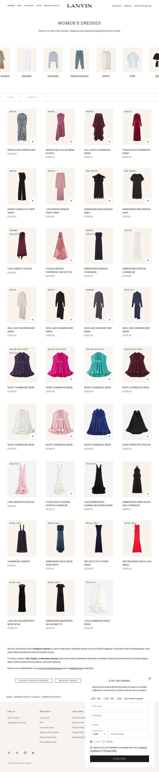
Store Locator (13, 717)
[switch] (93, 698)
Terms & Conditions (81, 717)
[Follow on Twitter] (17, 752)
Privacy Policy (110, 750)
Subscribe (119, 759)
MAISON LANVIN (51, 6)
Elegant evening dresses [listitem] (34, 680)
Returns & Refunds (48, 737)
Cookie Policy (78, 732)
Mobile (109, 741)
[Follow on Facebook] (9, 752)
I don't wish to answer (133, 698)
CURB (38, 6)
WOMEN (11, 6)
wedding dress (76, 668)
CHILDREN (29, 6)
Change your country (16, 722)
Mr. (112, 698)
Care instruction (47, 727)
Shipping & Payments (49, 732)
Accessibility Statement (82, 737)
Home (9, 697)
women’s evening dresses (50, 668)
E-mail (97, 741)
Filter (10, 97)
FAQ (41, 722)
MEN (19, 6)
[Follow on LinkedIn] (33, 752)
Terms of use (78, 722)
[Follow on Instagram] (25, 752)
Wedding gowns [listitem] (68, 680)
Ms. (99, 698)
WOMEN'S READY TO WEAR (27, 697)
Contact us (44, 717)
